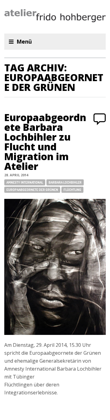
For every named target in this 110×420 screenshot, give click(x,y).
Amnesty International (24, 182)
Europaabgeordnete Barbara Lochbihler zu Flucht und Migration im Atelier (45, 142)
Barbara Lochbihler (65, 182)
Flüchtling (72, 190)
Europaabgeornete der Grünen (32, 190)
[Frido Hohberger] (54, 16)
